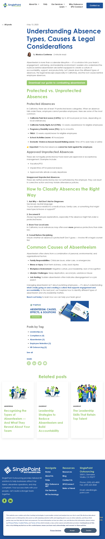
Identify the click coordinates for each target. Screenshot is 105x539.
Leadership (36, 332)
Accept (72, 530)
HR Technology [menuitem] (52, 494)
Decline (88, 530)
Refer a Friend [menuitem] (69, 488)
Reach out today (34, 297)
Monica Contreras (44, 54)
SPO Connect (77, 7)
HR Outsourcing (38, 347)
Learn (61, 7)
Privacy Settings (55, 530)
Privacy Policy (13, 523)
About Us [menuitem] (49, 476)
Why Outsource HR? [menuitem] (52, 485)
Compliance (37, 335)
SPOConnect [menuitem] (68, 484)
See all (30, 352)
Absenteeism (37, 339)
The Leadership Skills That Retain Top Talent (84, 414)
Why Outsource (76, 4)
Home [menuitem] (48, 472)
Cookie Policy (23, 523)
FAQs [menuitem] (47, 480)
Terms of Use (35, 523)
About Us (33, 4)
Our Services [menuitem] (50, 490)
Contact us (95, 5)
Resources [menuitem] (67, 472)
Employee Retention (40, 343)
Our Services (57, 4)
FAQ (45, 4)
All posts (8, 24)
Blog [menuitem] (64, 476)
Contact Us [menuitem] (67, 480)
